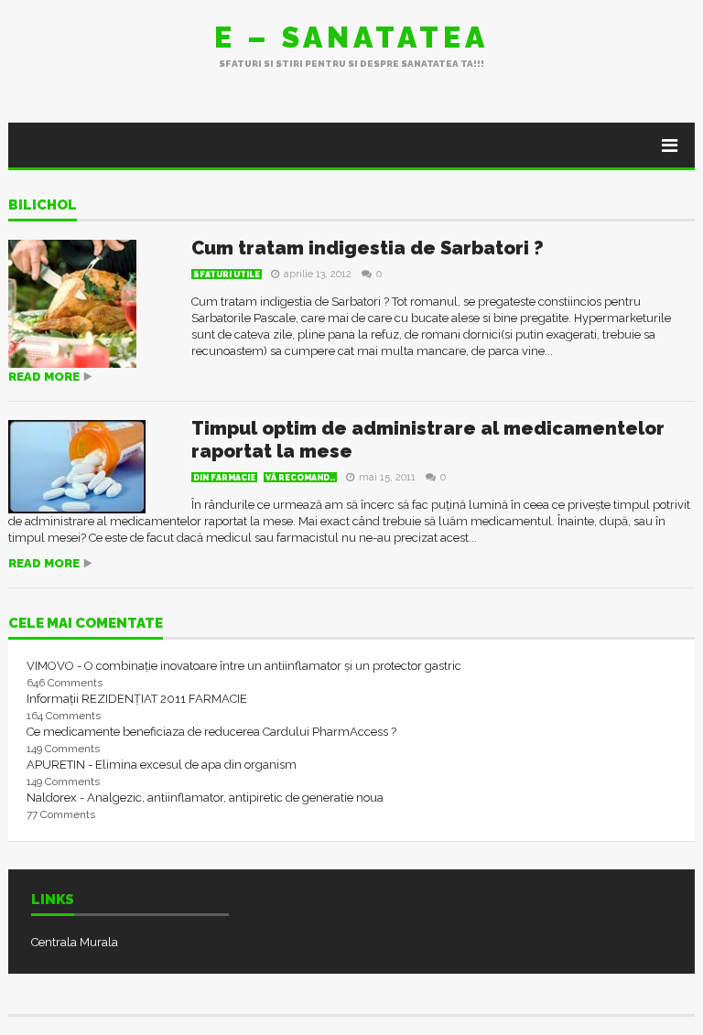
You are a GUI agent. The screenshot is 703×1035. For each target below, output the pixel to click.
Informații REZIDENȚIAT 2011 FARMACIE (137, 699)
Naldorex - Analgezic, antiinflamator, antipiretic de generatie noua (205, 797)
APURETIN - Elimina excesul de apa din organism (162, 764)
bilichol (42, 206)
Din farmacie (224, 477)
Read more (44, 377)
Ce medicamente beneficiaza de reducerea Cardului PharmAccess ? (211, 732)
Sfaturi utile (226, 274)
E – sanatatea (351, 37)
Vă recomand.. (300, 477)
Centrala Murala (74, 942)
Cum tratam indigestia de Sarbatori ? (367, 248)
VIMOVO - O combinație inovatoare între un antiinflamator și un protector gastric (244, 666)
